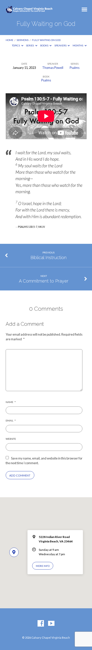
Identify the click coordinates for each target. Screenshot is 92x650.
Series (30, 45)
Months (78, 45)
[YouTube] (51, 623)
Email (11, 420)
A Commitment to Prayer (43, 281)
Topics (16, 45)
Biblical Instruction (48, 257)
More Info (43, 565)
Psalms (74, 68)
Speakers (60, 45)
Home (9, 39)
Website (11, 438)
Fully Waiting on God (46, 39)
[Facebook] (41, 623)
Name (11, 402)
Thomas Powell (52, 68)
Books (44, 45)
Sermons (22, 39)
